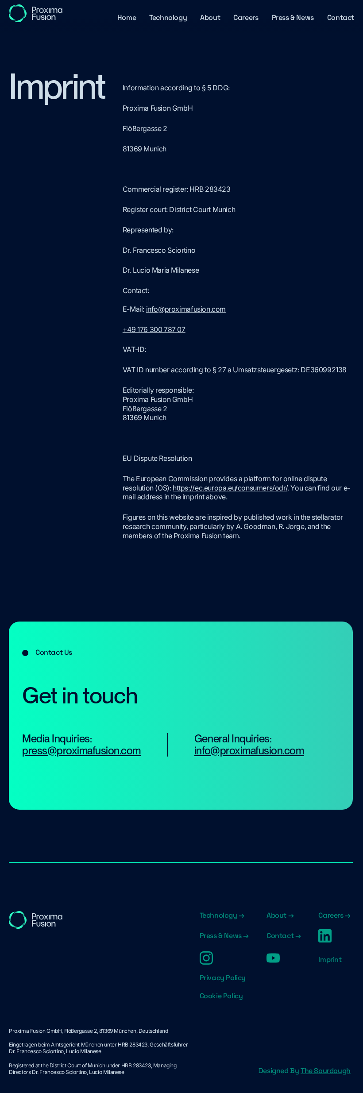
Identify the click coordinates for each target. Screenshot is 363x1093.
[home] (36, 13)
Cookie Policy (221, 996)
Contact (340, 17)
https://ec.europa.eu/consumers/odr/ (230, 487)
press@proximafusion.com (81, 750)
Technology (168, 17)
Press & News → (224, 935)
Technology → (222, 915)
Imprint (329, 959)
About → (279, 915)
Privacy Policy (223, 977)
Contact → (283, 935)
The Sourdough (326, 1070)
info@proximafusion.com (186, 309)
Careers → (334, 915)
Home (126, 17)
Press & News (293, 17)
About (210, 17)
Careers (245, 17)
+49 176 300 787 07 (154, 329)
